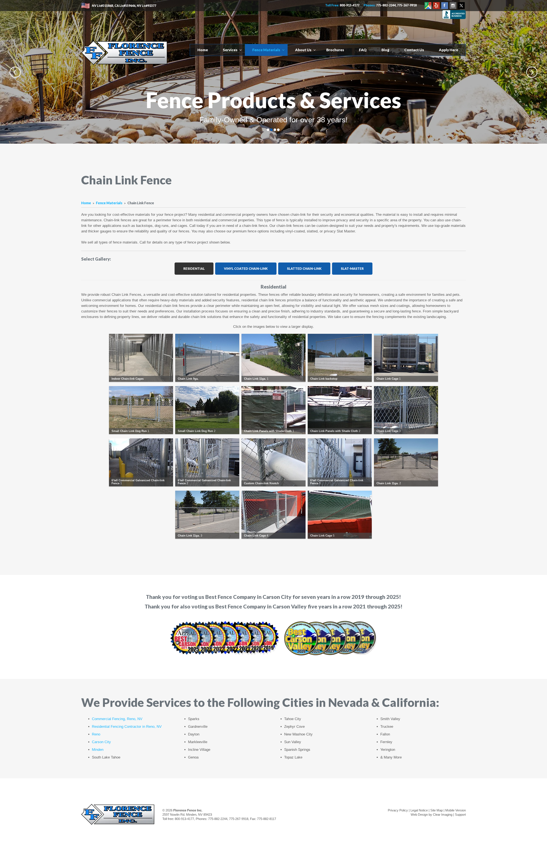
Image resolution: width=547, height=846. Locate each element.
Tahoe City (292, 719)
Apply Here (448, 50)
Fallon (385, 734)
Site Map (436, 810)
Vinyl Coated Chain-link (246, 268)
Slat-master (352, 268)
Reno (96, 734)
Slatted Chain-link (304, 268)
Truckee (386, 727)
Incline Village (199, 750)
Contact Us (414, 50)
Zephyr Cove (294, 727)
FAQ (362, 50)
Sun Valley (292, 742)
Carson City (101, 742)
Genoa (193, 757)
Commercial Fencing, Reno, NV (117, 719)
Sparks (193, 719)
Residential (194, 268)
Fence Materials (266, 50)
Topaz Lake (293, 757)
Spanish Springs (297, 750)
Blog (385, 50)
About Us (303, 50)
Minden (97, 750)
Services (230, 50)
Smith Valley (390, 719)
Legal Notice (419, 810)
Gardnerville (197, 727)
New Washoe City (298, 734)
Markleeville (197, 742)
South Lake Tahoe (106, 757)
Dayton (193, 734)
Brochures (335, 50)
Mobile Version (455, 810)
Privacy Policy (398, 810)
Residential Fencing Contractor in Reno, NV (127, 727)
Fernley (386, 742)
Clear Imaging (442, 814)
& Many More (391, 757)
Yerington (387, 750)
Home (202, 50)
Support (460, 814)
